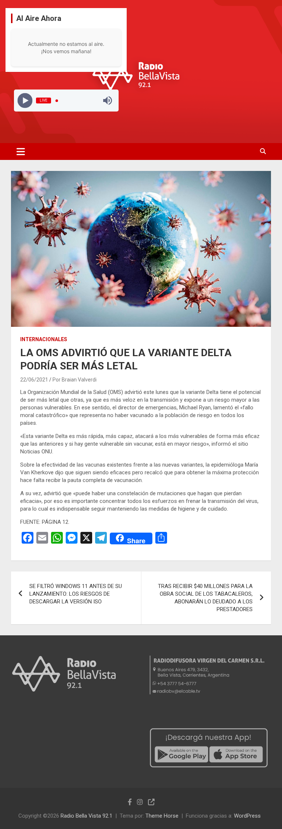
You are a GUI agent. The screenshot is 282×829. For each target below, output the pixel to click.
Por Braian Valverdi (75, 380)
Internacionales (43, 339)
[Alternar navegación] (20, 151)
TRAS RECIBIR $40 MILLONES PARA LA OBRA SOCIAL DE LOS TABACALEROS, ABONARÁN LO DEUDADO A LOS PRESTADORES (205, 598)
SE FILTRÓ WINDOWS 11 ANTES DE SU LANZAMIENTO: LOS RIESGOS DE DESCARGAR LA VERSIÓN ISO (75, 594)
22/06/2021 (34, 380)
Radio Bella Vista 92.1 (86, 815)
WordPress (247, 815)
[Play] (24, 100)
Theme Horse (161, 815)
